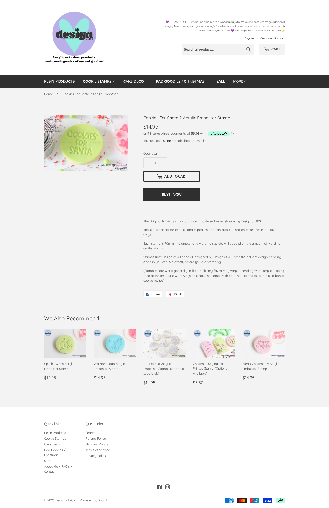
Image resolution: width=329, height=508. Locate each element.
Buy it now (172, 194)
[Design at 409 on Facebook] (159, 487)
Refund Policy (96, 438)
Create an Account (272, 38)
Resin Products (59, 81)
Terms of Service (98, 450)
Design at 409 (65, 500)
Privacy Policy (96, 456)
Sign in (249, 38)
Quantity (150, 153)
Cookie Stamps (97, 81)
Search (90, 432)
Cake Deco (134, 81)
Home (48, 94)
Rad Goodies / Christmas (180, 81)
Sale (221, 81)
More (238, 81)
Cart (275, 49)
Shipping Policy (97, 444)
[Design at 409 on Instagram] (167, 487)
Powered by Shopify (94, 500)
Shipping (169, 140)
